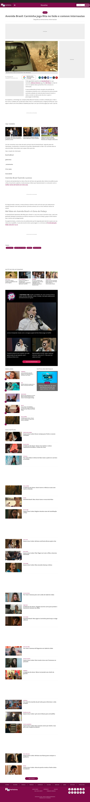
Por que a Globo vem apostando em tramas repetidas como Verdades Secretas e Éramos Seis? (37, 283)
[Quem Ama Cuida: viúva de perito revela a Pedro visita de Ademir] (13, 769)
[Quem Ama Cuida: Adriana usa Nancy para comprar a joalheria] (13, 758)
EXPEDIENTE (46, 789)
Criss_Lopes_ (8, 169)
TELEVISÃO (15, 784)
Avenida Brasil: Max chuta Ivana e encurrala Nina (38, 499)
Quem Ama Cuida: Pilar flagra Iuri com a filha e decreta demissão (40, 553)
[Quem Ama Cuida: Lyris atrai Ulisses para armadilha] (13, 716)
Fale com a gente (38, 791)
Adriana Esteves (35, 83)
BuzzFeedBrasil (9, 155)
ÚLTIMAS (7, 784)
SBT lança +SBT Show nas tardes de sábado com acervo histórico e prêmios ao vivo (13, 138)
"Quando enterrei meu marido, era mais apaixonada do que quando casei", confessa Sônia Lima (18, 355)
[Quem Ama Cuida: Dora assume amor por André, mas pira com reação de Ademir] (13, 728)
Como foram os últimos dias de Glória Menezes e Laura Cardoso (31, 138)
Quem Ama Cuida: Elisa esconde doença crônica (37, 565)
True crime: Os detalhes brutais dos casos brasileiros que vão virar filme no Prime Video (28, 408)
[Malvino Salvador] (25, 274)
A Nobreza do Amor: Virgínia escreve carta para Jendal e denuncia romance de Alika (40, 607)
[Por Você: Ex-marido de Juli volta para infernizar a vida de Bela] (13, 704)
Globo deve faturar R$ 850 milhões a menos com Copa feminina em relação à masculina (49, 138)
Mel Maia (48, 83)
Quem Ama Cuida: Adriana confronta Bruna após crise (39, 541)
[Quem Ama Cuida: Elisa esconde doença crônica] (13, 567)
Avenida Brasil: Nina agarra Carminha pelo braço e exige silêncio (40, 619)
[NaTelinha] (6, 5)
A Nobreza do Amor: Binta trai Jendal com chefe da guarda (38, 672)
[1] (12, 374)
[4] (12, 408)
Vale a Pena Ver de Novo (20, 247)
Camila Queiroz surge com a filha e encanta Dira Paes (28, 385)
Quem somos (35, 789)
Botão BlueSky (81, 793)
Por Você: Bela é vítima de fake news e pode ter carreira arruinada (40, 458)
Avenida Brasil (45, 81)
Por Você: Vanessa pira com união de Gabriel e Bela (38, 595)
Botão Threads (83, 793)
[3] (12, 397)
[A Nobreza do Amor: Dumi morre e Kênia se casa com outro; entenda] (13, 490)
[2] (12, 386)
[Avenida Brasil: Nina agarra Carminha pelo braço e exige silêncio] (13, 621)
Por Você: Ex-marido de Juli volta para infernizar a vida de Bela (39, 702)
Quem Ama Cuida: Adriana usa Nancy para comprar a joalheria (39, 756)
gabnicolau (8, 159)
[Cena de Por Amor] (11, 274)
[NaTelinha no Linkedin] (75, 792)
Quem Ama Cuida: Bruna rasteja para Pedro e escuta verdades (39, 434)
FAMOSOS (31, 784)
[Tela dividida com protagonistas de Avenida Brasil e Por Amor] (52, 274)
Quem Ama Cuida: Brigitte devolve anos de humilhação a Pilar (40, 512)
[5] (12, 420)
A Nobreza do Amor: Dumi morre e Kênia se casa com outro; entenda (27, 419)
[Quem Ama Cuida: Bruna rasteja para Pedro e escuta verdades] (13, 436)
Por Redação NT (9, 76)
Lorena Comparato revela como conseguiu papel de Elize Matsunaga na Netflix (29, 333)
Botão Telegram (69, 793)
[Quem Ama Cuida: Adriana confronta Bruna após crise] (13, 543)
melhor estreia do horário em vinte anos (16, 185)
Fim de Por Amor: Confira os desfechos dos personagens (11, 281)
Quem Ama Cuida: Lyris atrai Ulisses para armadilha (39, 714)
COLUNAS (49, 784)
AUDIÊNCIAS (40, 784)
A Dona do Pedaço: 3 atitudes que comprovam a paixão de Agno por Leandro (24, 282)
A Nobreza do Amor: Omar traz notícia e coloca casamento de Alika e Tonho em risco (37, 446)
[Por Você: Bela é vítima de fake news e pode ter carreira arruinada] (13, 460)
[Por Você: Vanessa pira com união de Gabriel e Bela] (13, 597)
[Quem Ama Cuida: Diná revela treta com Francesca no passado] (13, 662)
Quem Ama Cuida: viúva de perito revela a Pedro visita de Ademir (39, 768)
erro (56, 77)
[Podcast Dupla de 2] (78, 792)
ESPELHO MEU (82, 784)
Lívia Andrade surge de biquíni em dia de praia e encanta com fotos (27, 374)
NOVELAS (23, 784)
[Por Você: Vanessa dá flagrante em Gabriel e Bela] (13, 650)
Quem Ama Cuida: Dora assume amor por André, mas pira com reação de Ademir (39, 726)
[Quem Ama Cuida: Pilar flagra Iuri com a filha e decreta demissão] (13, 555)
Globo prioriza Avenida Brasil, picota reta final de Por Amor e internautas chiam (51, 282)
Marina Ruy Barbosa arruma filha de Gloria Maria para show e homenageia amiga (28, 396)
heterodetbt (8, 173)
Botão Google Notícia (72, 793)
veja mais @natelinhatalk (31, 361)
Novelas (44, 5)
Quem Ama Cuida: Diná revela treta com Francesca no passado (39, 660)
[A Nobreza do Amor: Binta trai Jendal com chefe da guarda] (13, 674)
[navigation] (15, 5)
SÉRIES (64, 784)
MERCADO (57, 784)
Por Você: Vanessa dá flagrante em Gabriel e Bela (38, 648)
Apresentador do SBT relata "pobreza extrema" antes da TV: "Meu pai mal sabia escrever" (42, 355)
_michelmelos (9, 164)
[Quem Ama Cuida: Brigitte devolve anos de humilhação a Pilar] (13, 513)
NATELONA (72, 784)
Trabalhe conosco (51, 791)
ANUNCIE (56, 789)
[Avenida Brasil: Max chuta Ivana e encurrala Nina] (13, 501)
